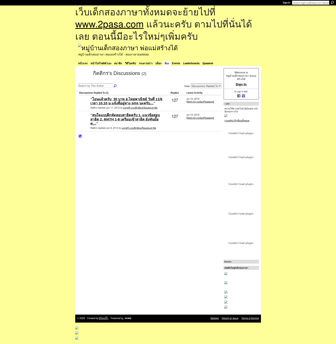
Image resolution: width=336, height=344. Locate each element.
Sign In (286, 2)
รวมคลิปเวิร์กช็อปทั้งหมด (236, 120)
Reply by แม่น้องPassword (200, 101)
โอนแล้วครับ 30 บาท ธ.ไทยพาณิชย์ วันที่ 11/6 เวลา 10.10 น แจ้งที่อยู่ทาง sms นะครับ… (126, 101)
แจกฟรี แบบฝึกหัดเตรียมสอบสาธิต (140, 107)
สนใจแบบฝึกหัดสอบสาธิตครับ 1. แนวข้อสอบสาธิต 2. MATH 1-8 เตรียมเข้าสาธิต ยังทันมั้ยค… (125, 119)
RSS (80, 136)
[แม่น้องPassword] (83, 105)
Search (332, 2)
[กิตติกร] (84, 80)
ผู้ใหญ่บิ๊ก (103, 318)
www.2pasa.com (109, 23)
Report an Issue (230, 318)
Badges (215, 318)
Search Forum (115, 86)
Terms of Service (250, 318)
